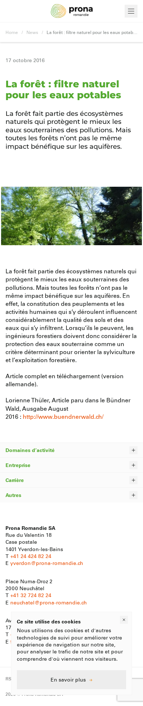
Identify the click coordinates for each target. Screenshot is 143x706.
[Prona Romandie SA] (71, 11)
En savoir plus (68, 679)
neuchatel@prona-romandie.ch (48, 602)
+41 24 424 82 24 (30, 556)
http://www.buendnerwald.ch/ (63, 416)
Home (12, 32)
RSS (10, 678)
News (32, 32)
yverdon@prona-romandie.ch (46, 562)
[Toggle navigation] (131, 11)
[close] (124, 620)
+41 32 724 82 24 (30, 595)
